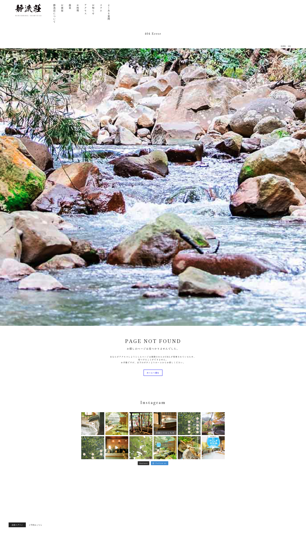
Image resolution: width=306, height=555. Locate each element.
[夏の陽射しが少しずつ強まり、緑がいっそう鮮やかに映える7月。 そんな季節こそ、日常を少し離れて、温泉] (92, 447)
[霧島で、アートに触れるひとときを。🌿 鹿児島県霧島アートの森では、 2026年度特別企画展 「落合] (92, 423)
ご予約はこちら (35, 524)
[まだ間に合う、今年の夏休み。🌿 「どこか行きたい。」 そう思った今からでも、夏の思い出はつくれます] (116, 423)
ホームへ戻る (153, 372)
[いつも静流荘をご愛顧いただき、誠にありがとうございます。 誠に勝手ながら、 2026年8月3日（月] (165, 423)
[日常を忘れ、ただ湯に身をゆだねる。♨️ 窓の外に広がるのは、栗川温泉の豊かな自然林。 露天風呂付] (213, 423)
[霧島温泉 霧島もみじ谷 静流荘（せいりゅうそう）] (28, 10)
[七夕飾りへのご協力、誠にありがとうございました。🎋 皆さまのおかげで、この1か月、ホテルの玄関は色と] (140, 423)
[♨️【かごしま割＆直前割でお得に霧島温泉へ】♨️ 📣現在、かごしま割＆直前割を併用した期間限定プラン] (165, 447)
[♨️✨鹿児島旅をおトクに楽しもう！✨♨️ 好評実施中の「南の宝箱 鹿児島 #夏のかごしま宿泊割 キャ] (213, 447)
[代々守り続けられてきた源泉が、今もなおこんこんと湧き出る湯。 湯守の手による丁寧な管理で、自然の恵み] (116, 447)
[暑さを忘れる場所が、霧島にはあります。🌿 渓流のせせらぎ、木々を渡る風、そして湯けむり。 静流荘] (140, 447)
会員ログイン (17, 524)
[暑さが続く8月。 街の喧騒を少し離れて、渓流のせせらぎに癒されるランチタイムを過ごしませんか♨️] (189, 423)
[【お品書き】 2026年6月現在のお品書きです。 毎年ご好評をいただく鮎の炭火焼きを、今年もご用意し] (189, 447)
